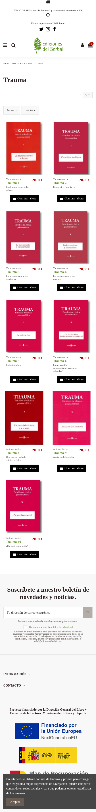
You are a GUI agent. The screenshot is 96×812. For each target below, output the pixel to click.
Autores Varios (13, 449)
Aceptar (15, 802)
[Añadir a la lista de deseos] (42, 127)
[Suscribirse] (87, 612)
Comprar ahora (26, 198)
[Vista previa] (42, 135)
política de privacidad (61, 626)
